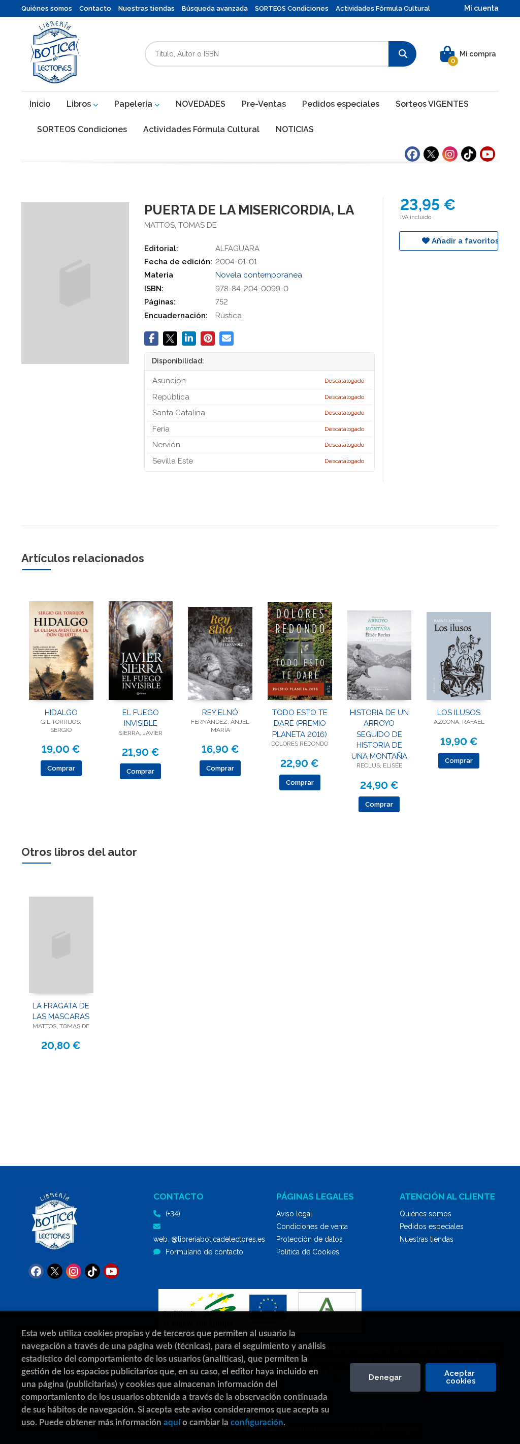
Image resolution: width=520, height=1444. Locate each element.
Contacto (95, 8)
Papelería (134, 104)
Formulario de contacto (204, 1252)
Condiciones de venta (312, 1226)
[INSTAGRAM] (450, 154)
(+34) (173, 1214)
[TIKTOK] (468, 154)
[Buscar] (402, 54)
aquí (172, 1422)
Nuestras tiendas (146, 8)
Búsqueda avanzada (215, 8)
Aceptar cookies (460, 1377)
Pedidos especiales (432, 1226)
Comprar (61, 768)
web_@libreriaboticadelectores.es (209, 1239)
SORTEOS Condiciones (292, 8)
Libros (80, 104)
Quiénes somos (46, 8)
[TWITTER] (431, 154)
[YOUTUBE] (487, 154)
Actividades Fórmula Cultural (383, 8)
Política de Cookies (307, 1252)
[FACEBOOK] (412, 154)
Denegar (385, 1377)
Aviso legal (294, 1214)
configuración (257, 1422)
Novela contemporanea (258, 275)
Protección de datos (309, 1239)
